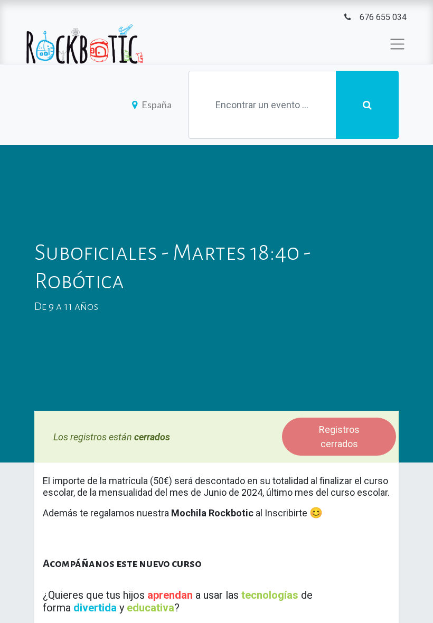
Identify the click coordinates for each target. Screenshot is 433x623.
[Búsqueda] (367, 105)
